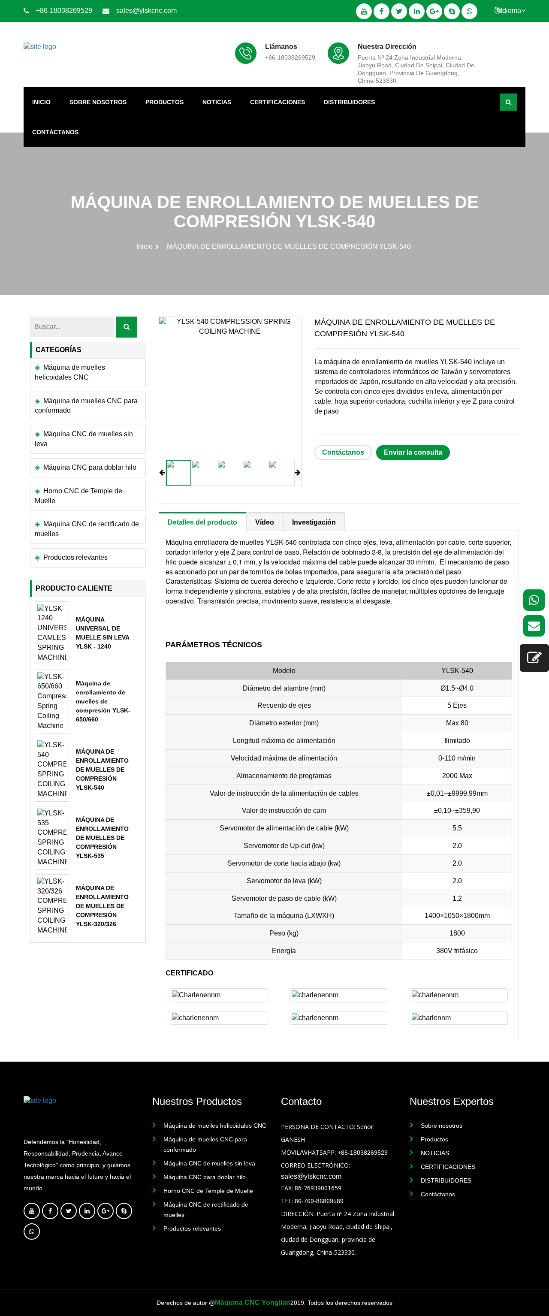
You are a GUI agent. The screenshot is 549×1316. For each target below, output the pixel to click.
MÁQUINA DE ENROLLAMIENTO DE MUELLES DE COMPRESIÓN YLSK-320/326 (102, 905)
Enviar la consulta (413, 452)
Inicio (41, 102)
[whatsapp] (534, 600)
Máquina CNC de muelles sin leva (84, 438)
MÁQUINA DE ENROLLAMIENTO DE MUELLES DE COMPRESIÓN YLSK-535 (102, 837)
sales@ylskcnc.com (146, 10)
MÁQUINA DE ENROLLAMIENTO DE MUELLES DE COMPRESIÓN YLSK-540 (102, 769)
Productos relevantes (75, 557)
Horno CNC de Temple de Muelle (78, 495)
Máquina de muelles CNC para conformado (86, 405)
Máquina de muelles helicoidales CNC (70, 372)
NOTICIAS (216, 102)
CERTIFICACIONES (277, 102)
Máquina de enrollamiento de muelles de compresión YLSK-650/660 (103, 701)
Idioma (511, 10)
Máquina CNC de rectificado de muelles (87, 528)
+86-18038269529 (64, 10)
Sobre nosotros (98, 102)
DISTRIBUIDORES (349, 102)
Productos (164, 102)
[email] (534, 626)
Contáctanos (55, 132)
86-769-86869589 (319, 1201)
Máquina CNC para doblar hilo (89, 467)
